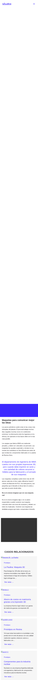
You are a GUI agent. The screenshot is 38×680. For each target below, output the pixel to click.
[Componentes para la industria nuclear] (4, 652)
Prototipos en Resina (13, 629)
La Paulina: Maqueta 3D (14, 567)
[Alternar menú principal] (34, 4)
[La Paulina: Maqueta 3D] (9, 557)
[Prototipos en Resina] (6, 619)
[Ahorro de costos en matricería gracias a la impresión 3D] (5, 589)
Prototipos (7, 563)
